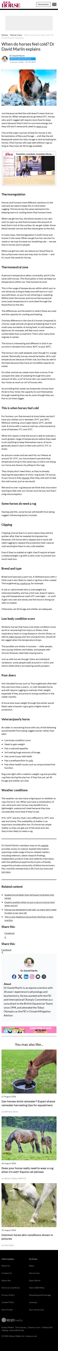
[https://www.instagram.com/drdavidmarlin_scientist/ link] (32, 976)
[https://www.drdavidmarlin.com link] (44, 976)
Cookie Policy (7, 1302)
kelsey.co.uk (31, 1336)
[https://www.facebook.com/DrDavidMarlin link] (14, 976)
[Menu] (54, 4)
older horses (15, 636)
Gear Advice (34, 1280)
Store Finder (7, 1309)
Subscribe (6, 1280)
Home (4, 34)
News (31, 1265)
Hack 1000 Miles (36, 1287)
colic (31, 760)
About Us (5, 1265)
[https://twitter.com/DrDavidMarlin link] (20, 976)
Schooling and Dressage (40, 1295)
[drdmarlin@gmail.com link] (38, 976)
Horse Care (16, 34)
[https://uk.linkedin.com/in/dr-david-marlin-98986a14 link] (26, 976)
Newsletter (43, 4)
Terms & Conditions (10, 1287)
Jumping (33, 1302)
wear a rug (41, 126)
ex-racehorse (23, 583)
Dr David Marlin (17, 55)
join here (5, 871)
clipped (25, 477)
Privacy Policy (8, 1295)
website (44, 845)
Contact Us (6, 1273)
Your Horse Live (36, 1309)
